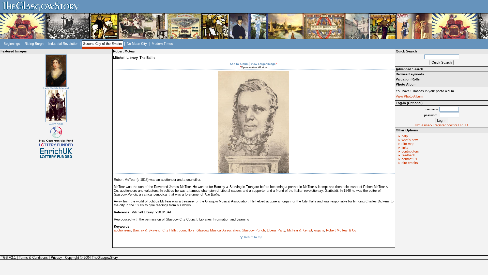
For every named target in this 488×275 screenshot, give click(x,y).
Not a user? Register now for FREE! (441, 125)
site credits (410, 163)
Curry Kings (56, 123)
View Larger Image (263, 63)
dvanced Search (409, 69)
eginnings (12, 44)
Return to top (253, 237)
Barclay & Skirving (146, 230)
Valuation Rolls (408, 79)
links (405, 147)
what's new (410, 140)
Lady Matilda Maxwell (56, 88)
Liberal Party (276, 230)
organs (319, 230)
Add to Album (239, 63)
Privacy (56, 257)
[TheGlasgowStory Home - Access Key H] (42, 6)
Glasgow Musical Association (218, 230)
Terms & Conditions (33, 257)
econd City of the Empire (102, 44)
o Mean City (137, 44)
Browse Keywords (410, 74)
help (405, 136)
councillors (186, 230)
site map (408, 144)
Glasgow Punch (253, 230)
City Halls (169, 230)
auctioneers (122, 230)
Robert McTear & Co (341, 230)
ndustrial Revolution (63, 44)
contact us (409, 159)
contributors (410, 151)
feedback (408, 155)
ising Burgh (34, 44)
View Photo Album (409, 96)
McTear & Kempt (299, 230)
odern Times (162, 44)
